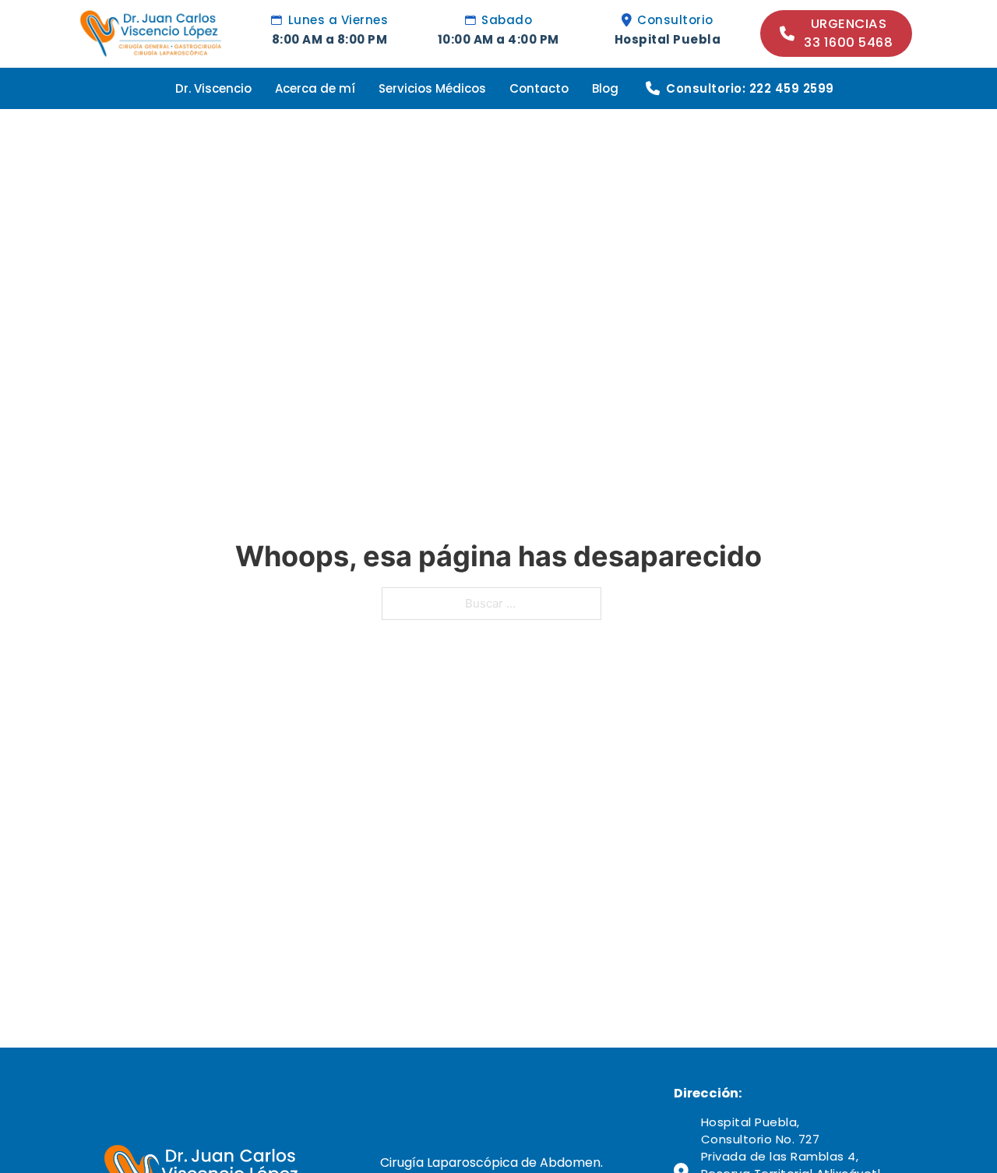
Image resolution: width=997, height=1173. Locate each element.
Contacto (539, 88)
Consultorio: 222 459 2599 (750, 88)
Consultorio (675, 20)
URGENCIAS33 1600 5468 (848, 33)
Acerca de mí (315, 88)
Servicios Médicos (432, 88)
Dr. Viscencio (213, 88)
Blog (605, 88)
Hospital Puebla (668, 39)
